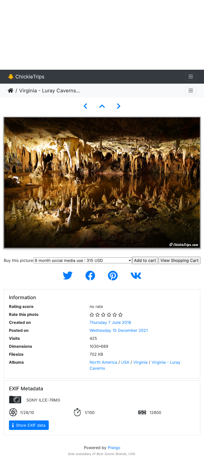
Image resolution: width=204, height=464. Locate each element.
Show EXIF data (30, 425)
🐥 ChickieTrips (26, 77)
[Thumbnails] (102, 106)
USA (125, 362)
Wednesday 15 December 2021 (119, 330)
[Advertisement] (102, 35)
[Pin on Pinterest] (114, 276)
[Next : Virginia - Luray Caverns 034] (119, 106)
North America (103, 362)
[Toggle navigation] (190, 76)
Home (10, 90)
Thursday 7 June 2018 (110, 322)
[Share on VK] (136, 276)
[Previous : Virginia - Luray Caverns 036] (85, 106)
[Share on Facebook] (91, 276)
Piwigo (114, 447)
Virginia (140, 362)
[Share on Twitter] (69, 276)
